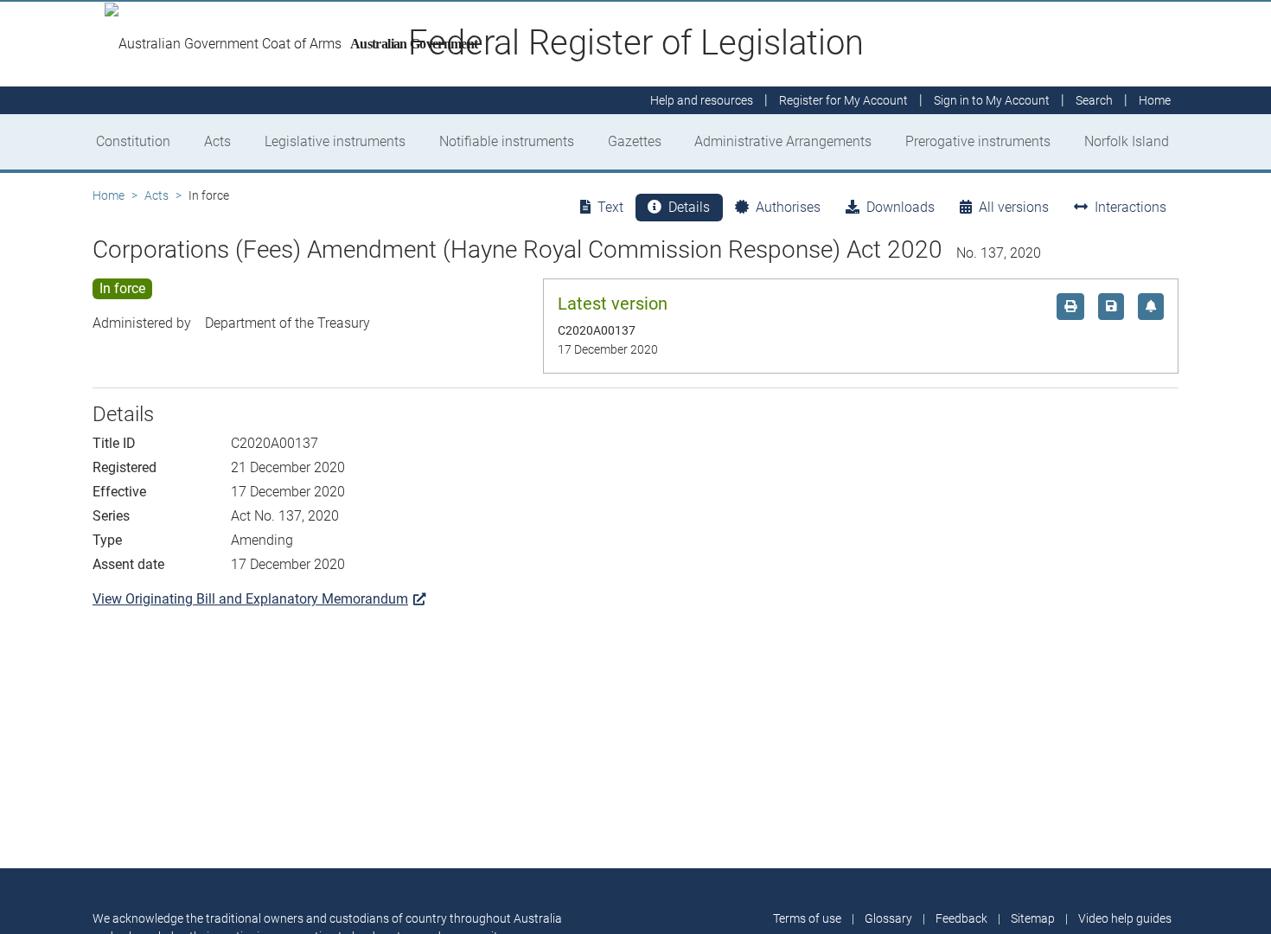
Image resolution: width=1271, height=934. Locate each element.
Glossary (888, 918)
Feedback (961, 918)
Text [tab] (610, 207)
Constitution (133, 141)
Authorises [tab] (788, 207)
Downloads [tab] (900, 207)
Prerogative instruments (978, 141)
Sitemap (1033, 918)
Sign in (992, 100)
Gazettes (634, 141)
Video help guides (1125, 918)
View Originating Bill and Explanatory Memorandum (250, 599)
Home (109, 195)
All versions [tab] (1014, 207)
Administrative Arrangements (783, 141)
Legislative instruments (335, 141)
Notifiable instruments (506, 141)
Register (843, 100)
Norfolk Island (1126, 141)
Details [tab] (689, 207)
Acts (217, 141)
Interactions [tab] (1130, 207)
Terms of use (807, 918)
